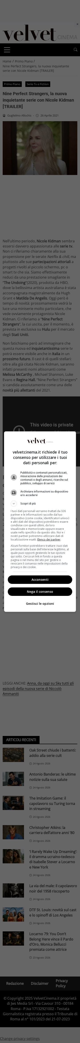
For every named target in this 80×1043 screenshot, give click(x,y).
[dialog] (40, 521)
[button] (40, 503)
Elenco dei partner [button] (48, 539)
